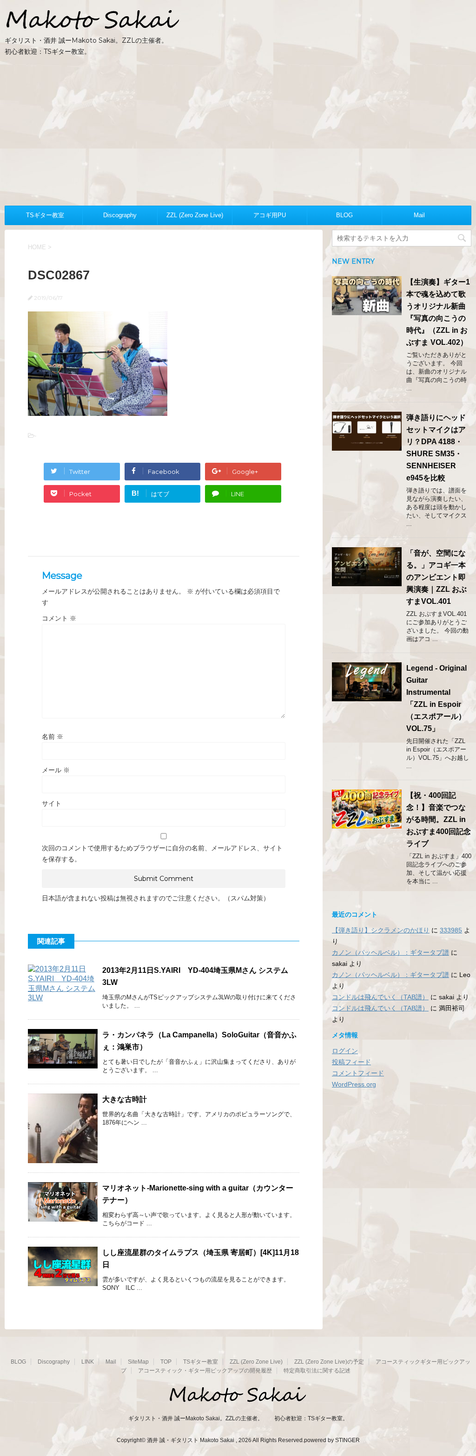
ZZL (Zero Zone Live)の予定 (329, 1362)
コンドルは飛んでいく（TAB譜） (380, 997)
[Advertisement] (238, 136)
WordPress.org (354, 1084)
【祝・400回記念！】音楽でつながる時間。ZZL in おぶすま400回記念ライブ (438, 819)
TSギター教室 (45, 215)
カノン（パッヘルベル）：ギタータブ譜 (390, 952)
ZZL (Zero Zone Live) (194, 215)
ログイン (345, 1051)
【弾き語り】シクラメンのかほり (381, 930)
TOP (166, 1362)
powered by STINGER (332, 1440)
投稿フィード (351, 1062)
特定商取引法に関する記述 (317, 1370)
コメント (59, 618)
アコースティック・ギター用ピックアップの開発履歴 (205, 1370)
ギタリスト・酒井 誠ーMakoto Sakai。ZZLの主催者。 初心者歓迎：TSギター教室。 (238, 1418)
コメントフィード (358, 1073)
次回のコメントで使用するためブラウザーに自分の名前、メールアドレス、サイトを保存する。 (162, 853)
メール (56, 770)
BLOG (344, 215)
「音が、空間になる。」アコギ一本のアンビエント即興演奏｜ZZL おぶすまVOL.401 (436, 577)
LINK (87, 1362)
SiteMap (138, 1362)
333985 (451, 930)
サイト (51, 803)
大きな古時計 (124, 1099)
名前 (52, 736)
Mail (419, 215)
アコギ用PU (269, 215)
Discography (120, 215)
